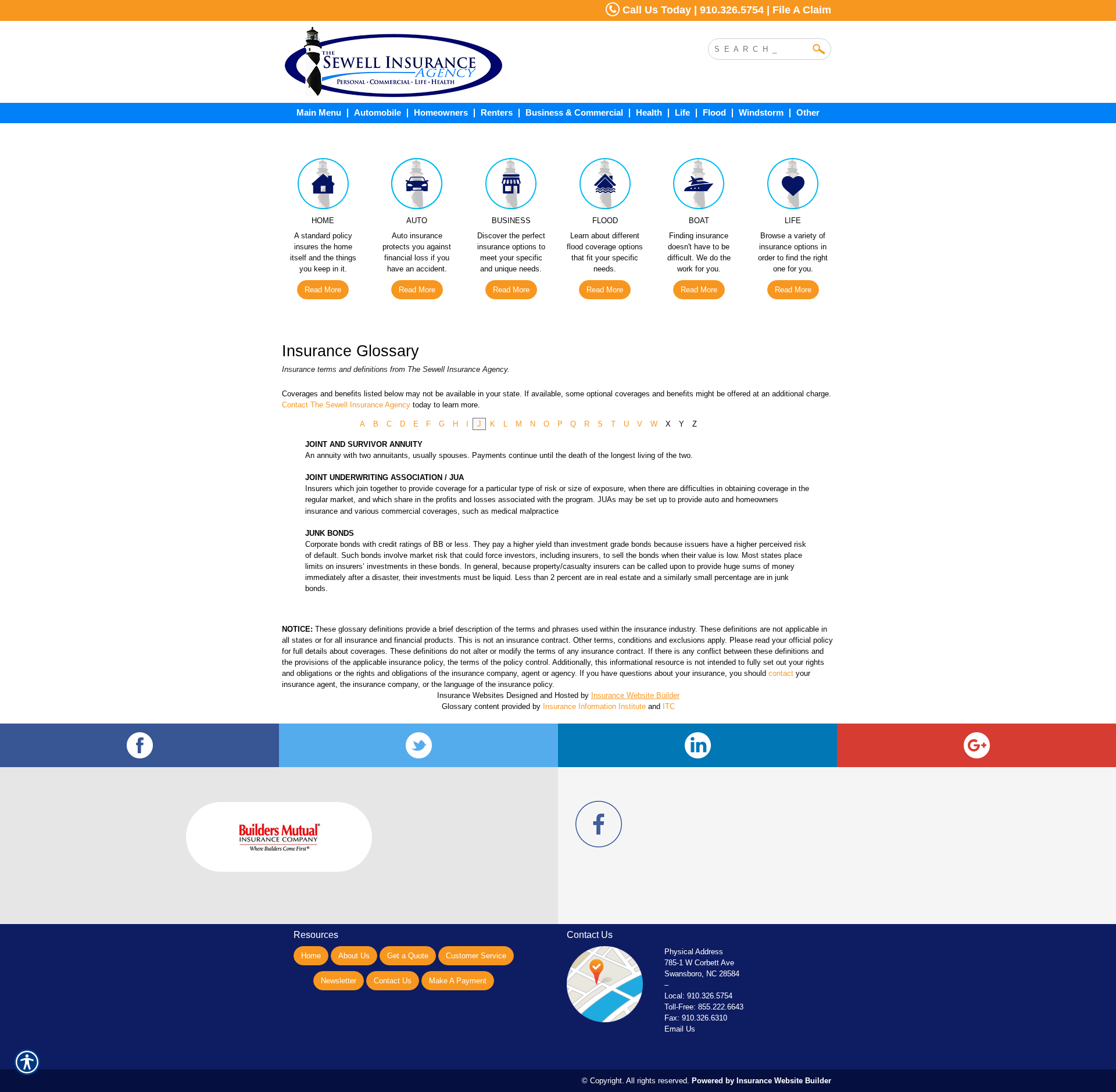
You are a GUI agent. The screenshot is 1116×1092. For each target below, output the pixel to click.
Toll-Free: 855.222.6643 (703, 1007)
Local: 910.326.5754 (698, 995)
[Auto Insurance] (417, 186)
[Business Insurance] (511, 186)
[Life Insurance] (792, 186)
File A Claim (801, 10)
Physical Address (693, 951)
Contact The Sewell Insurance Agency (346, 404)
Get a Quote (407, 955)
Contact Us (393, 980)
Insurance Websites (470, 695)
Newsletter (338, 980)
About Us (354, 955)
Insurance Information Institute (594, 706)
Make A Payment (458, 980)
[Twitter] (418, 745)
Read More (323, 289)
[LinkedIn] (697, 745)
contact (780, 673)
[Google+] (976, 745)
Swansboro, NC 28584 (701, 973)
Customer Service (476, 955)
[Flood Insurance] (605, 186)
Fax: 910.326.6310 (695, 1018)
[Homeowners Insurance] (323, 186)
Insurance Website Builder (635, 695)
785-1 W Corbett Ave (699, 962)
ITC (669, 706)
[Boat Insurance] (699, 186)
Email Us (679, 1029)
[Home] (440, 62)
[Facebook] (139, 745)
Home (311, 955)
